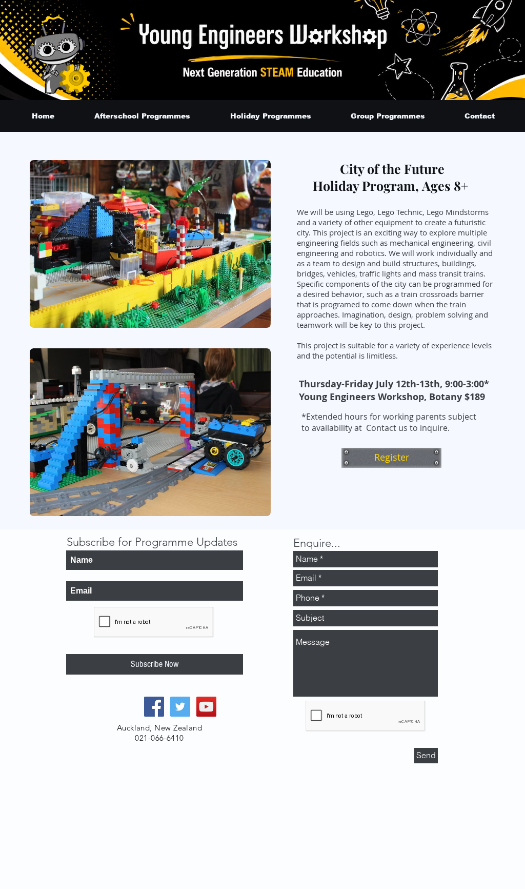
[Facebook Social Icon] (154, 707)
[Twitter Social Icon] (180, 707)
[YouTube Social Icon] (206, 707)
